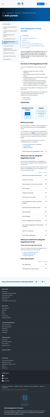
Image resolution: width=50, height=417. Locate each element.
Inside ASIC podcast (6, 317)
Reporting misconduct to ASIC (9, 364)
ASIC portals (18, 13)
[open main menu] (3, 4)
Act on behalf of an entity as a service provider (32, 202)
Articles (3, 314)
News (3, 312)
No (44, 281)
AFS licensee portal (28, 255)
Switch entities (26, 188)
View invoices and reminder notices (31, 207)
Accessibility (5, 387)
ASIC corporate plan (6, 326)
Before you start (26, 42)
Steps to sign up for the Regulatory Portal (32, 151)
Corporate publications (8, 322)
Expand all (40, 172)
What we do (4, 291)
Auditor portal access (8, 46)
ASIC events (4, 299)
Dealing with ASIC (6, 297)
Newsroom (5, 306)
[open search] (46, 4)
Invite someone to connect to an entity (32, 184)
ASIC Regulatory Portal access (9, 42)
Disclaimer (26, 386)
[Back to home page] (20, 4)
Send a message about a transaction (31, 220)
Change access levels (27, 193)
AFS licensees (26, 99)
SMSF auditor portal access (9, 56)
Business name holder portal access (9, 27)
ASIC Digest (4, 332)
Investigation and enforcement (9, 293)
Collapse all (45, 172)
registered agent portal (29, 254)
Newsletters (4, 328)
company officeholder (29, 144)
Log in (27, 113)
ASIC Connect (5, 343)
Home (3, 13)
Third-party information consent (30, 269)
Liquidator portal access (8, 53)
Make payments (26, 212)
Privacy (21, 386)
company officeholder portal (30, 252)
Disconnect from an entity (29, 197)
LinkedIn (6, 378)
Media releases (5, 308)
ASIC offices (4, 368)
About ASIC (5, 289)
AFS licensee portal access (9, 39)
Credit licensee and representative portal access (10, 49)
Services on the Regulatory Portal (29, 38)
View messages (26, 216)
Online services (10, 13)
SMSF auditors (26, 97)
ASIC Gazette (5, 330)
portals (41, 4)
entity (33, 133)
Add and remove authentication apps (31, 175)
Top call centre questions (8, 360)
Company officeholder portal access (10, 31)
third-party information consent (34, 169)
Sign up (27, 116)
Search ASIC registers (7, 341)
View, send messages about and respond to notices (32, 225)
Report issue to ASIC (6, 362)
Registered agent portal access (8, 35)
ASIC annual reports (6, 325)
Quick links (24, 40)
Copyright (16, 386)
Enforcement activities (7, 295)
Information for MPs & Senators (9, 301)
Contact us (5, 358)
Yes (38, 281)
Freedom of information (7, 386)
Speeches (4, 310)
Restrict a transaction (27, 231)
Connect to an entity (27, 180)
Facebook (6, 381)
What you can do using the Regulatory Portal (32, 44)
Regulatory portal (6, 345)
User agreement (26, 264)
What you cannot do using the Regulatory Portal (33, 45)
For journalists (5, 315)
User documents (26, 47)
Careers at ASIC (6, 350)
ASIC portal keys (7, 59)
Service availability (34, 386)
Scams (3, 366)
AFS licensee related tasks (29, 235)
